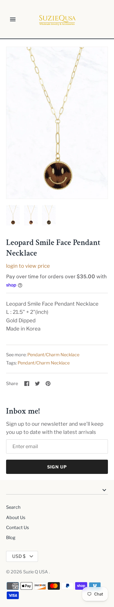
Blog (11, 537)
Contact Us (17, 527)
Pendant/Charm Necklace (53, 354)
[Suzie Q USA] (57, 20)
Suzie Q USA (36, 572)
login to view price (28, 266)
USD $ (19, 556)
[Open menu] (12, 19)
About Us (15, 517)
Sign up (57, 466)
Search (13, 507)
